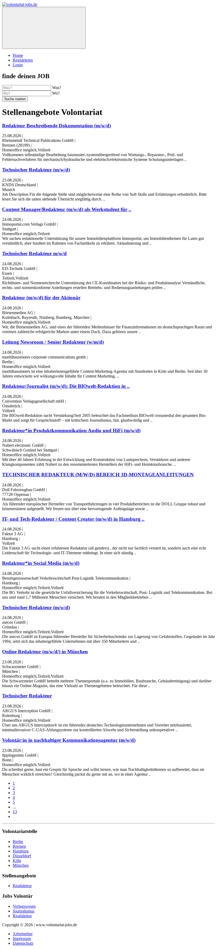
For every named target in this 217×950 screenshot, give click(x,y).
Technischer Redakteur (27, 695)
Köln (17, 860)
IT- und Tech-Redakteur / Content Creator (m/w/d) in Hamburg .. (73, 519)
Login (18, 65)
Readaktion (22, 916)
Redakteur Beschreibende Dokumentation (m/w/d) (56, 125)
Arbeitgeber (23, 934)
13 (15, 811)
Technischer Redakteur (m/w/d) (36, 170)
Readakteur (22, 885)
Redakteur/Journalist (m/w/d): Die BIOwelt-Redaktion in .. (66, 386)
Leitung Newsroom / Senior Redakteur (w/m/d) (53, 342)
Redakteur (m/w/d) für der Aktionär (41, 297)
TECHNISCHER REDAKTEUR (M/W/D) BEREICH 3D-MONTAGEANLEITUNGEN (98, 474)
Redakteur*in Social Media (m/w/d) (40, 563)
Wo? (56, 93)
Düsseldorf (22, 856)
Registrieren (23, 60)
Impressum (22, 938)
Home (18, 55)
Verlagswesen (24, 906)
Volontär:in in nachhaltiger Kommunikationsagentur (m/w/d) (68, 740)
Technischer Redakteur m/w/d (34, 253)
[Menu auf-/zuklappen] (44, 28)
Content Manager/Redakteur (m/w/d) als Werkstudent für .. (66, 209)
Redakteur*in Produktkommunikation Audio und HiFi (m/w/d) (71, 430)
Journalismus (23, 911)
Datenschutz (23, 943)
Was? (56, 87)
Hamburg (21, 851)
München (21, 865)
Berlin (18, 841)
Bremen (19, 846)
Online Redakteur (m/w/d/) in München (45, 651)
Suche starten (15, 99)
